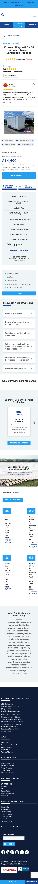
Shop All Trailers (12, 499)
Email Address (9, 835)
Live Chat (4, 796)
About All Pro (5, 743)
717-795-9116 (20, 25)
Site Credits (5, 861)
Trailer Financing (6, 768)
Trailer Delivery (6, 770)
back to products (13, 36)
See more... (19, 293)
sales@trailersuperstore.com (20, 474)
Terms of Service (7, 752)
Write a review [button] (10, 76)
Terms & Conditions (19, 250)
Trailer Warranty (6, 819)
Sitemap (13, 861)
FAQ (2, 789)
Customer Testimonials (9, 745)
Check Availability (18, 176)
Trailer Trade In (6, 816)
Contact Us (31, 25)
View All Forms (6, 821)
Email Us (4, 786)
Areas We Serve (6, 747)
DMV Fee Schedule (7, 773)
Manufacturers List (7, 763)
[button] (19, 59)
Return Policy (5, 791)
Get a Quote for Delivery (27, 186)
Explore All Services (19, 443)
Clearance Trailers (7, 766)
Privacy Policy (22, 861)
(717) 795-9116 (6, 709)
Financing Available (10, 43)
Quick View (7, 511)
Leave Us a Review (7, 793)
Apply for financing (9, 186)
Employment (5, 750)
